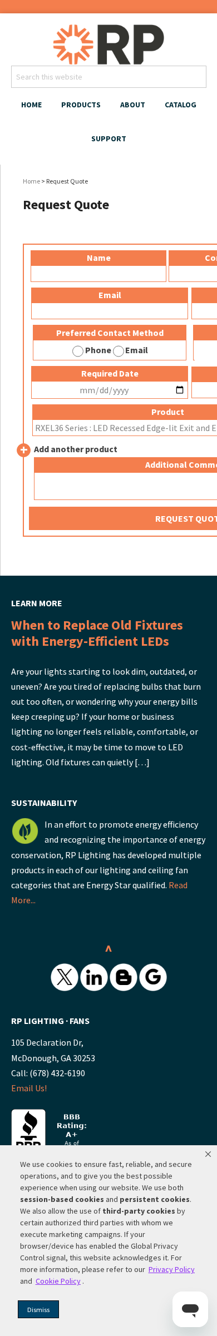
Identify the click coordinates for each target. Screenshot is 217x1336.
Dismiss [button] (38, 1309)
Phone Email (110, 341)
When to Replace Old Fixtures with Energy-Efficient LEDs (97, 633)
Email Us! (29, 1087)
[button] (208, 1154)
